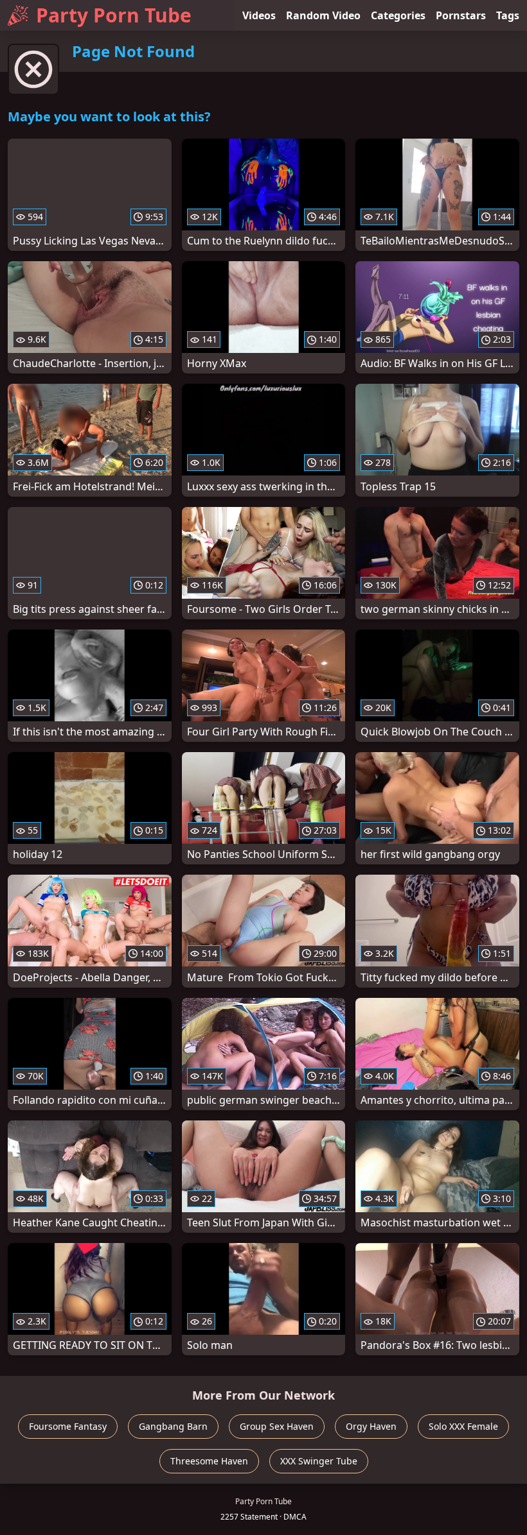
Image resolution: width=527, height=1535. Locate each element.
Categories (398, 15)
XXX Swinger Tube (318, 1461)
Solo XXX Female (463, 1426)
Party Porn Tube (114, 15)
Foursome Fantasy (68, 1426)
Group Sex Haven (277, 1426)
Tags (507, 15)
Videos (259, 15)
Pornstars (461, 15)
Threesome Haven (209, 1461)
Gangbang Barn (173, 1426)
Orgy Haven (371, 1426)
